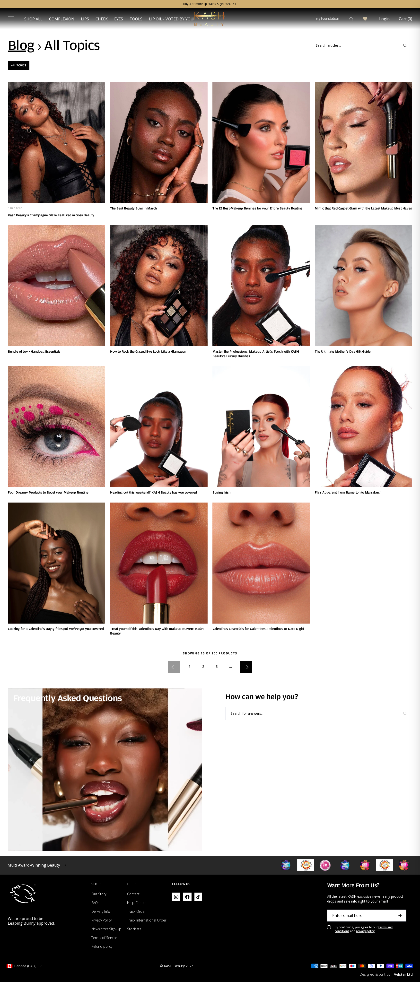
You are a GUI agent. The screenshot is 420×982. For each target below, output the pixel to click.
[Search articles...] (405, 45)
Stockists (134, 929)
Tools (136, 19)
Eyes (118, 19)
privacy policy (365, 931)
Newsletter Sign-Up (106, 929)
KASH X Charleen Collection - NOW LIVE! (210, 4)
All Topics (18, 65)
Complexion (61, 19)
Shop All (33, 19)
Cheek (102, 19)
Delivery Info (100, 911)
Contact (133, 894)
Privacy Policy (101, 920)
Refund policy (101, 946)
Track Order (136, 911)
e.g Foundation (327, 18)
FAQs (95, 902)
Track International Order (146, 920)
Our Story (98, 894)
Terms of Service (104, 937)
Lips (85, 19)
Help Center (136, 902)
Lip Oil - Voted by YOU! (171, 19)
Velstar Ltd (403, 974)
